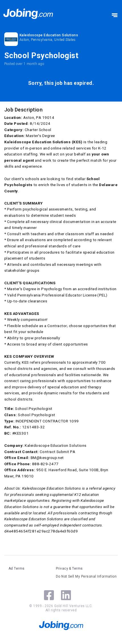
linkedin (66, 595)
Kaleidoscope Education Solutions (49, 35)
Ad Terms (17, 568)
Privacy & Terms (69, 568)
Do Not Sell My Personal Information (86, 576)
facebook (49, 595)
